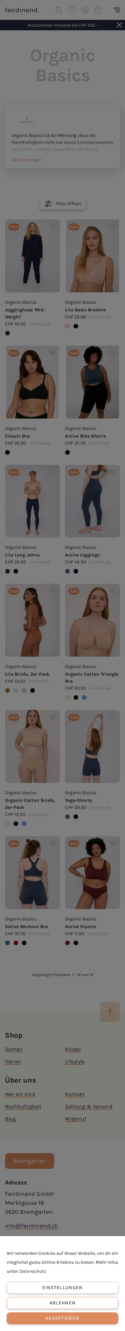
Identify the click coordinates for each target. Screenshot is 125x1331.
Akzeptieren (62, 1318)
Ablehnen (62, 1303)
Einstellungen (62, 1287)
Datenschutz (33, 1271)
